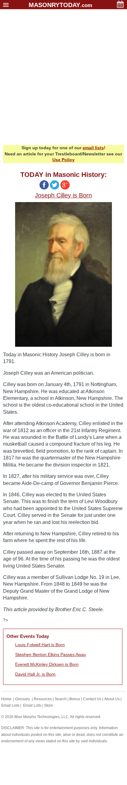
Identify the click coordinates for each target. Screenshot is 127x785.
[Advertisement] (63, 78)
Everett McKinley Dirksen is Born (47, 664)
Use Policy (63, 159)
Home (6, 699)
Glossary (22, 699)
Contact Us (92, 699)
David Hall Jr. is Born (35, 674)
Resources (43, 699)
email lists (93, 147)
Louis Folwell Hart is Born (40, 644)
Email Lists (10, 705)
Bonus (74, 699)
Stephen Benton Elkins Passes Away (50, 654)
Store (48, 705)
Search (61, 699)
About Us (112, 699)
